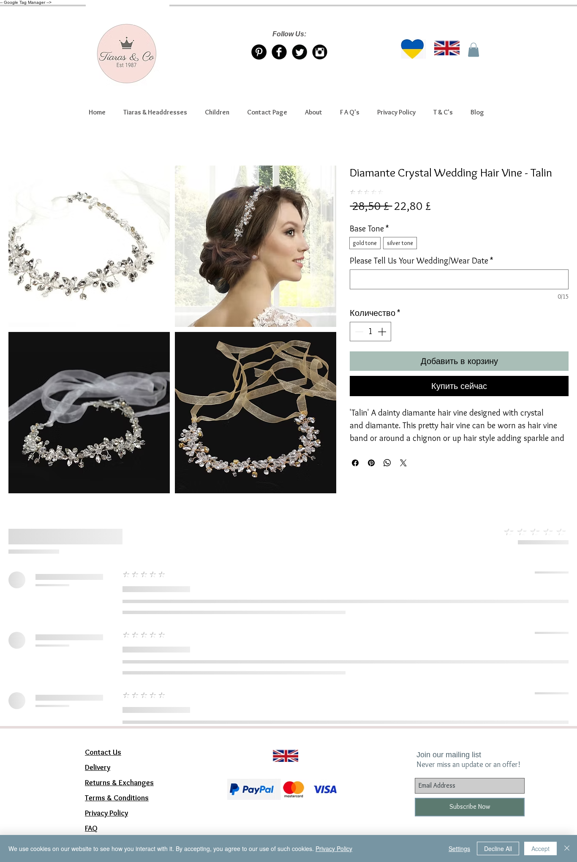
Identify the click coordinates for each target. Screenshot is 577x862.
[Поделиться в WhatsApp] (387, 463)
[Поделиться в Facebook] (355, 463)
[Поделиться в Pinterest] (371, 463)
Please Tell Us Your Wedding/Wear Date (421, 261)
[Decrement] (358, 331)
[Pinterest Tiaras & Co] (259, 52)
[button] (155, 112)
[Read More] (282, 745)
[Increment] (383, 331)
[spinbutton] (370, 331)
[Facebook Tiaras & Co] (279, 52)
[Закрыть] (567, 848)
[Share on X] (403, 463)
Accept (540, 848)
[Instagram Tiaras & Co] (319, 52)
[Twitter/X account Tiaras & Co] (299, 52)
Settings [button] (459, 848)
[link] (473, 50)
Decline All (498, 848)
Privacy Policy (334, 848)
